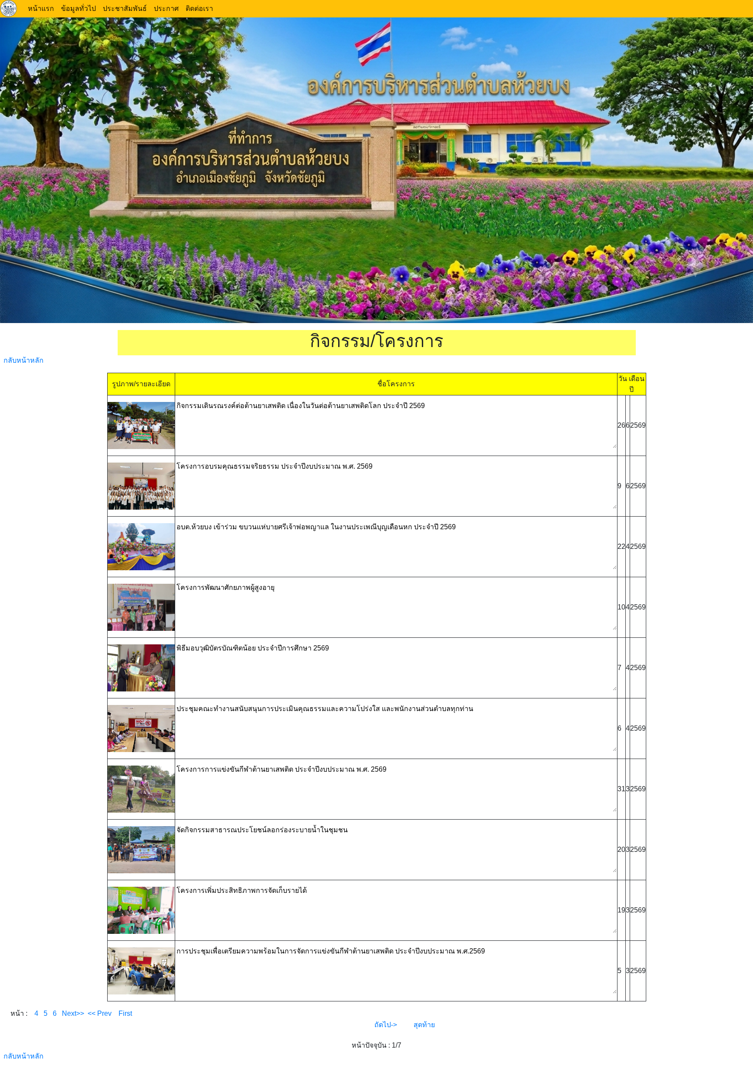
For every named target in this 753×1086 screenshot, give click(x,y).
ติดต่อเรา (199, 8)
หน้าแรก (41, 8)
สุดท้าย (424, 1024)
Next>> (73, 1013)
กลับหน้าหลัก (23, 360)
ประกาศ (166, 8)
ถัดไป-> (385, 1024)
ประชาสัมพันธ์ (125, 8)
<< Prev (98, 1013)
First (122, 1013)
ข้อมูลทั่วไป (78, 8)
